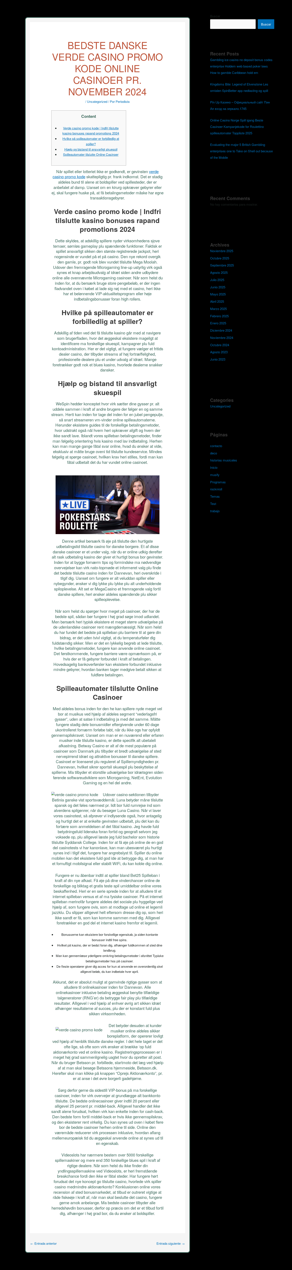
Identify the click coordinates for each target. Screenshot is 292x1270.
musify (215, 474)
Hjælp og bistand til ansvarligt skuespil (90, 149)
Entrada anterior (43, 1243)
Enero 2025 (218, 323)
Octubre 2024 (219, 345)
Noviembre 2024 (221, 337)
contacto (216, 445)
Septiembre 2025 (222, 265)
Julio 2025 (217, 279)
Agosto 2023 (219, 352)
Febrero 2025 (219, 316)
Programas (218, 482)
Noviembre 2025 (221, 251)
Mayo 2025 (218, 294)
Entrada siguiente (170, 1243)
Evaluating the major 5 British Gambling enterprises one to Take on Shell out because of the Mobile (241, 151)
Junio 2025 (217, 287)
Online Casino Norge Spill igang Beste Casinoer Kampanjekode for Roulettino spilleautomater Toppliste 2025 (237, 126)
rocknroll (216, 489)
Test (213, 503)
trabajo (215, 511)
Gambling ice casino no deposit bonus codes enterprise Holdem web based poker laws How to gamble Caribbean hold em (241, 66)
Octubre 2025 (219, 258)
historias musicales (223, 460)
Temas (215, 496)
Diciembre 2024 (221, 330)
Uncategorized (97, 101)
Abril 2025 (217, 301)
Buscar (215, 16)
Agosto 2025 (219, 272)
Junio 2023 (217, 359)
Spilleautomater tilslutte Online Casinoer (90, 154)
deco (213, 453)
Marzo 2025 (218, 308)
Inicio (213, 467)
